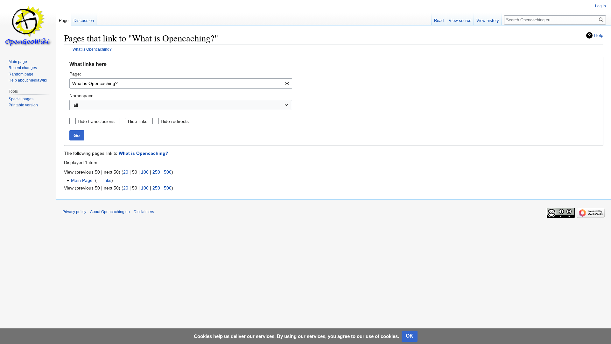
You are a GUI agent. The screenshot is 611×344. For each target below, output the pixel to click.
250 (156, 172)
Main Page (82, 180)
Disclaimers (144, 212)
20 (125, 172)
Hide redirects (175, 121)
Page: (75, 73)
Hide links (137, 121)
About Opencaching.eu (110, 212)
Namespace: (82, 95)
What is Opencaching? (92, 49)
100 (145, 172)
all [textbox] (76, 105)
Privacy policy (74, 212)
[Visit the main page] (28, 25)
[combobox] (180, 83)
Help (598, 35)
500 (168, 172)
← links (104, 180)
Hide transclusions (96, 121)
